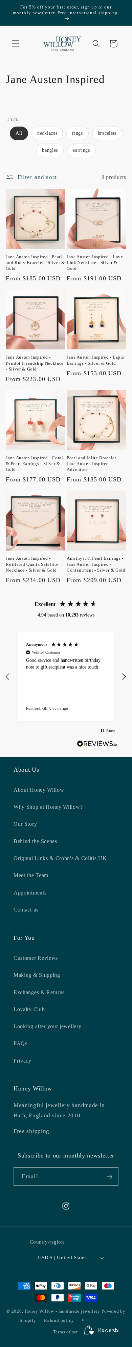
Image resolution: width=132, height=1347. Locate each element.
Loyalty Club (29, 1009)
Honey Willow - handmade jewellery (63, 1311)
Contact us (26, 910)
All (19, 133)
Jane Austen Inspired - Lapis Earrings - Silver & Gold (95, 360)
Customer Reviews (36, 958)
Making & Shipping (37, 975)
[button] (15, 43)
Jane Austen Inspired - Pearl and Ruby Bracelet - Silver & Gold (35, 262)
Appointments (30, 893)
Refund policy (59, 1320)
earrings (81, 150)
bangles (50, 150)
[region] (66, 676)
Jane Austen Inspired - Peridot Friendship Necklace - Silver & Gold (35, 363)
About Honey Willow (39, 790)
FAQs (20, 1043)
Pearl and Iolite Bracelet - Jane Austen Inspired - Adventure (93, 463)
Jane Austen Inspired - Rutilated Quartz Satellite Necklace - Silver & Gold (32, 564)
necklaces (47, 133)
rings (77, 133)
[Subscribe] (109, 1176)
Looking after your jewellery (47, 1026)
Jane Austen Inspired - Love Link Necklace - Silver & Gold (95, 262)
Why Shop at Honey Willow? (48, 807)
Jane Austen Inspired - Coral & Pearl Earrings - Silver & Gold (34, 463)
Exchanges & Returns (39, 992)
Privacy (22, 1061)
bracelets (107, 133)
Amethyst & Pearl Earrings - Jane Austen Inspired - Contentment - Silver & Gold (96, 564)
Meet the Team (31, 875)
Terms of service (70, 1332)
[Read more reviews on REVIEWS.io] (97, 745)
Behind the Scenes (35, 841)
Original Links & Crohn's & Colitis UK (60, 858)
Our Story (25, 824)
